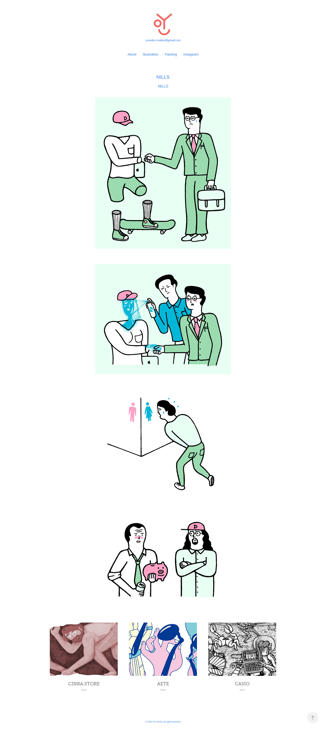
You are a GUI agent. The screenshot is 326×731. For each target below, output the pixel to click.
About (132, 54)
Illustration (150, 54)
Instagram (190, 54)
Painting (171, 54)
